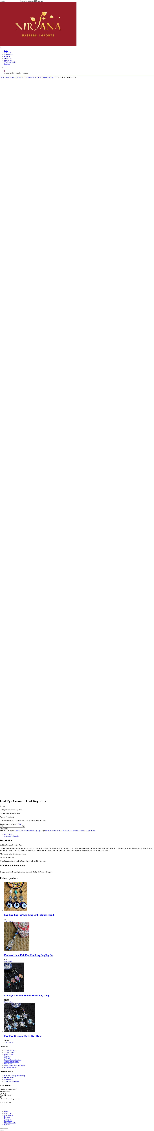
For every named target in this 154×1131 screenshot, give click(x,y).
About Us (7, 1113)
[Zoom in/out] (7, 1128)
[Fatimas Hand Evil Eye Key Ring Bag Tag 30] (16, 951)
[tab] (79, 834)
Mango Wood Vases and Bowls (14, 1065)
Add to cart (4, 828)
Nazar (93, 830)
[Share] (3, 1128)
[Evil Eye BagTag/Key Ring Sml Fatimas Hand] (15, 910)
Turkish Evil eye (84, 830)
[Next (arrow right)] (3, 1130)
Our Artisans (8, 1079)
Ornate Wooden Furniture (12, 1060)
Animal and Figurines (11, 1062)
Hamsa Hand (55, 830)
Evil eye (48, 830)
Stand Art (7, 1056)
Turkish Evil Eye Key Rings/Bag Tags (40, 77)
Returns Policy (9, 1077)
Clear (20, 824)
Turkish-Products (10, 77)
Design (2, 824)
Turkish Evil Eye (21, 77)
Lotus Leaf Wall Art (10, 1067)
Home (2, 77)
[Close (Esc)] (1, 1128)
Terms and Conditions (11, 1081)
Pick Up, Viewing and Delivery (14, 1076)
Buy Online (8, 1121)
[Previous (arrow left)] (1, 1130)
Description (8, 834)
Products (7, 1117)
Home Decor (8, 1054)
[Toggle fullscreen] (5, 1128)
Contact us (7, 1119)
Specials (7, 1124)
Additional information (11, 836)
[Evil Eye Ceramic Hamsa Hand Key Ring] (14, 991)
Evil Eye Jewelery (72, 830)
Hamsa (63, 830)
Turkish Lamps (9, 1052)
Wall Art (7, 1058)
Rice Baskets (8, 1063)
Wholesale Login (10, 1123)
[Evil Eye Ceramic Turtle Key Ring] (19, 1031)
